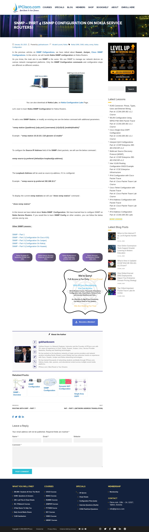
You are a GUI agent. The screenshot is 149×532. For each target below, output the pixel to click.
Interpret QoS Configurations (121, 142)
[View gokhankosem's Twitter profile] (34, 361)
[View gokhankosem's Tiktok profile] (34, 357)
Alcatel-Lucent (57, 44)
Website (77, 437)
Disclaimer (39, 529)
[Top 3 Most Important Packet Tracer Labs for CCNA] (112, 291)
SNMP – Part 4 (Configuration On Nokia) (28, 243)
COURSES (47, 7)
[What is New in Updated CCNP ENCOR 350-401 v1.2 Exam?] (112, 264)
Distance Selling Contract (68, 529)
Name (15, 437)
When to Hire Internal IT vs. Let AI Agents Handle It (126, 235)
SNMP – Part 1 (18, 235)
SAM (82, 44)
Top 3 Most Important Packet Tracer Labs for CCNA (126, 290)
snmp (91, 44)
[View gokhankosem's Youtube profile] (34, 347)
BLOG (70, 7)
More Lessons (116, 219)
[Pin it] (20, 417)
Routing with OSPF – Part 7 (23, 408)
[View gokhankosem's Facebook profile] (34, 342)
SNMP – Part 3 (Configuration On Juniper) (29, 240)
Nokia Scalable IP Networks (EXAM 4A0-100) (22, 257)
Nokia (65, 44)
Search (131, 89)
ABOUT (114, 7)
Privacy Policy (52, 529)
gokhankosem (43, 44)
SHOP (91, 7)
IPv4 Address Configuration (121, 212)
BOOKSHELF (102, 7)
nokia (86, 44)
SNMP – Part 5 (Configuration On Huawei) (29, 246)
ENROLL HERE (128, 7)
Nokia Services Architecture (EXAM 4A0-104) (92, 257)
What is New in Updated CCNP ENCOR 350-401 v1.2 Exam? (126, 263)
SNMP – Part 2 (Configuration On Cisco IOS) (30, 237)
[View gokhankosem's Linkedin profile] (34, 366)
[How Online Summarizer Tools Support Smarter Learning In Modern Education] (112, 249)
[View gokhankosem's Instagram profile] (34, 352)
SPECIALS (59, 7)
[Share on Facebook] (13, 417)
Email (46, 437)
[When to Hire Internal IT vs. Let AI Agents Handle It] (112, 236)
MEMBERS (80, 7)
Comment (16, 445)
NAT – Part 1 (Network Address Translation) (83, 408)
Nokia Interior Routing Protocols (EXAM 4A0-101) (45, 257)
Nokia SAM (75, 44)
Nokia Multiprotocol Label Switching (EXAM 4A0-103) (69, 257)
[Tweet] (16, 417)
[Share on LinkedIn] (23, 417)
